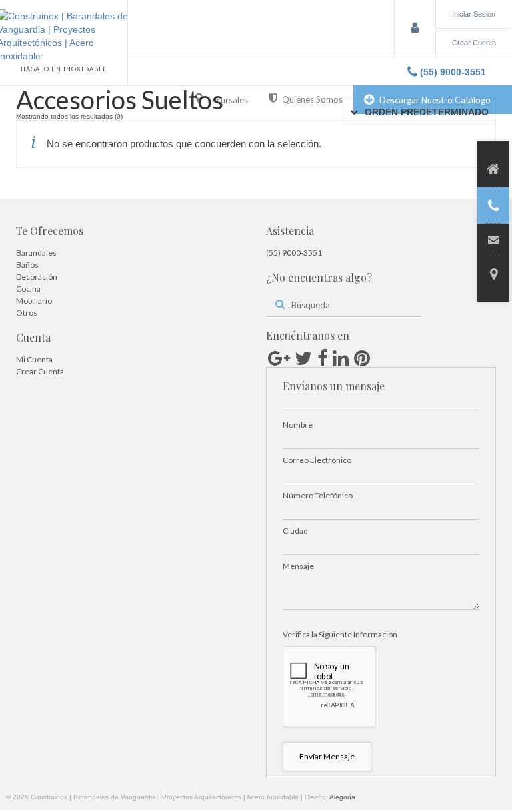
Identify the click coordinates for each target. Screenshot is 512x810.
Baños (27, 265)
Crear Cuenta (40, 371)
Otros (26, 313)
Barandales (36, 253)
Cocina (28, 289)
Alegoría (342, 797)
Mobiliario (34, 301)
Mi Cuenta (34, 359)
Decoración (36, 277)
